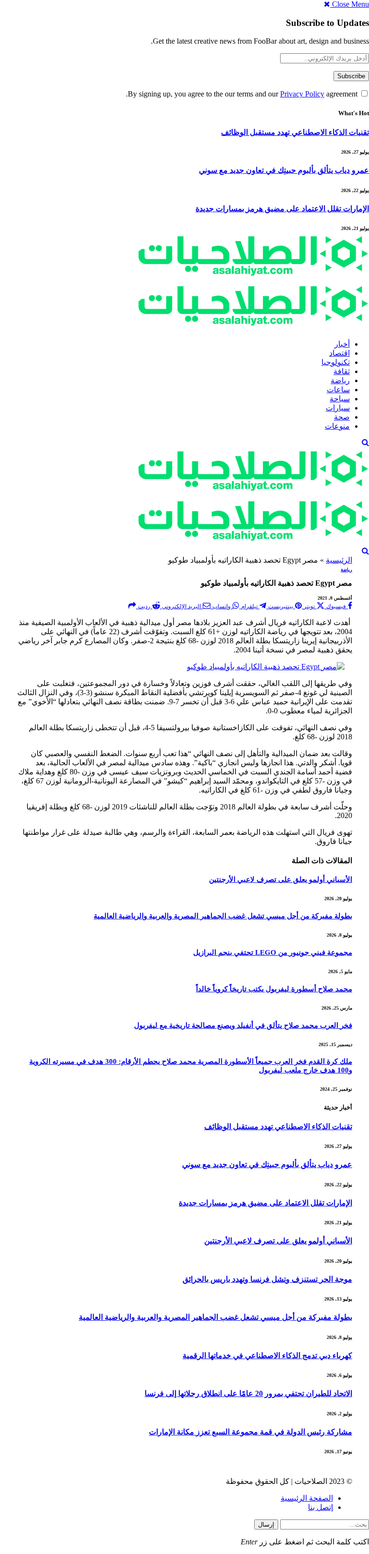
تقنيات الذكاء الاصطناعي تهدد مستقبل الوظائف (295, 132)
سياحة (340, 399)
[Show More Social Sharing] (132, 606)
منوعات (337, 426)
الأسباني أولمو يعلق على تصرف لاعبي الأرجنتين (280, 879)
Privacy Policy (302, 94)
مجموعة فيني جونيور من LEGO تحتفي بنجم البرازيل (272, 952)
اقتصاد (339, 353)
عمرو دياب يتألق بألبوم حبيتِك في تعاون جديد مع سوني (284, 170)
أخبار (342, 344)
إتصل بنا (320, 1507)
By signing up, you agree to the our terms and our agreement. (242, 94)
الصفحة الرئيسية (307, 1498)
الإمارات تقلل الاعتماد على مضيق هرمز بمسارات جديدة (282, 209)
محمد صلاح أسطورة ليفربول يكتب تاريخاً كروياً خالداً (274, 989)
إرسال (266, 1524)
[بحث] (365, 442)
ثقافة (341, 371)
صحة (342, 417)
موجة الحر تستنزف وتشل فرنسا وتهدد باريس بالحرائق (267, 1279)
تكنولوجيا (335, 362)
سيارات (338, 408)
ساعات (338, 389)
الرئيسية (339, 560)
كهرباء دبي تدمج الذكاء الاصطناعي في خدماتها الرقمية (267, 1355)
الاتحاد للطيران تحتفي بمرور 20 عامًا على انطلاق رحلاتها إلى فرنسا (248, 1393)
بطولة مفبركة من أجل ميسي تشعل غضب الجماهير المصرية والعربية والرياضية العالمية (223, 916)
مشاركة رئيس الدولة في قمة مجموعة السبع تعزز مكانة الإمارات (250, 1432)
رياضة (340, 380)
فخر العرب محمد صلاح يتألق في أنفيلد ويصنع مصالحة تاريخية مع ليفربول (243, 1025)
